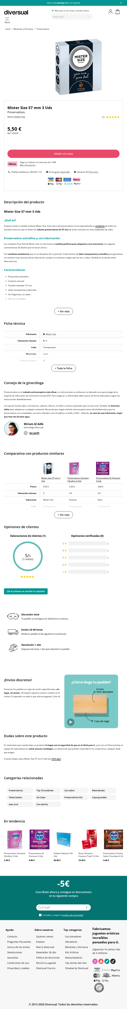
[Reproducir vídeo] (70, 722)
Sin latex (41, 797)
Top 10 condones (45, 790)
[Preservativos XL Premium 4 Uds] (39, 839)
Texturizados (15, 797)
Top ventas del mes (76, 962)
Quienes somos (44, 936)
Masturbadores (73, 957)
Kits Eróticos (72, 952)
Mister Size (51, 334)
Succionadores (73, 936)
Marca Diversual (45, 947)
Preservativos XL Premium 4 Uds (36, 855)
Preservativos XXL (73, 797)
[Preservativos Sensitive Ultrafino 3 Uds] (14, 839)
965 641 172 (36, 172)
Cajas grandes (99, 797)
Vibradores (71, 941)
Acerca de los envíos (18, 947)
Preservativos (16, 790)
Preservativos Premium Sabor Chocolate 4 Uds (114, 855)
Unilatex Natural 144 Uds (63, 855)
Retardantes (98, 790)
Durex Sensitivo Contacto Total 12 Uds (88, 855)
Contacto (12, 936)
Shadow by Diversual (76, 968)
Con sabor (69, 790)
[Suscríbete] (87, 908)
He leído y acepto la (62, 915)
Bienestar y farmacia (76, 947)
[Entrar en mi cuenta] (111, 11)
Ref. (9, 133)
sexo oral (13, 804)
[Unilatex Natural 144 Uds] (64, 839)
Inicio (8, 29)
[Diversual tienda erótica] (26, 11)
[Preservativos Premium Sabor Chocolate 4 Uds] (114, 839)
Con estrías (42, 804)
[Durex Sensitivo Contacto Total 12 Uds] (89, 839)
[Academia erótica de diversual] (106, 961)
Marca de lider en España (63, 2)
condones (100, 226)
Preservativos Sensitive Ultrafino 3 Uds (14, 855)
